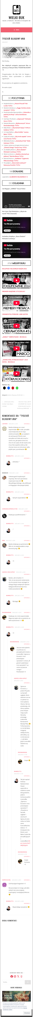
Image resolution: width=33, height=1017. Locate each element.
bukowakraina (6, 613)
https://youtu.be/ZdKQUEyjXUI (25, 843)
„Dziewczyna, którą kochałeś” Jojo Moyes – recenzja (8, 404)
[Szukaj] (28, 982)
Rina (3, 541)
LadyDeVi (5, 424)
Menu (17, 30)
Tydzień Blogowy (12, 395)
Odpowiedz (27, 424)
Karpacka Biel (6, 880)
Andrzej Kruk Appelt (8, 572)
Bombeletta (9, 456)
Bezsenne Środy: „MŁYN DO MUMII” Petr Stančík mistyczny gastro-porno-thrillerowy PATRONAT (24, 405)
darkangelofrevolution (9, 509)
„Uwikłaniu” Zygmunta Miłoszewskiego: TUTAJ (16, 160)
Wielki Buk (16, 17)
